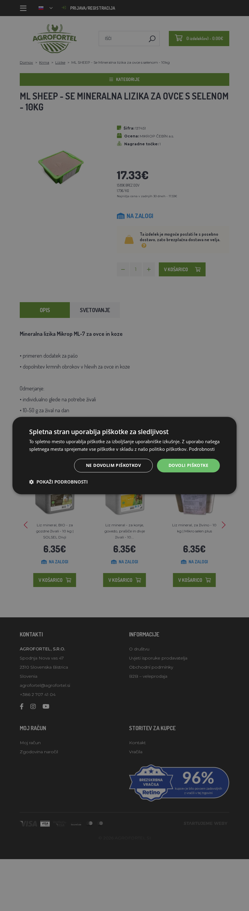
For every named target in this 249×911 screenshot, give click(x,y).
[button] (58, 481)
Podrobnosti (202, 449)
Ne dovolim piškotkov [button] (113, 465)
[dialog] (124, 455)
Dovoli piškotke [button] (188, 465)
